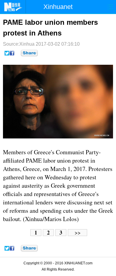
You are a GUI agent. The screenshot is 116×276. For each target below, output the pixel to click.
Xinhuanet (58, 6)
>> (78, 232)
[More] (29, 53)
